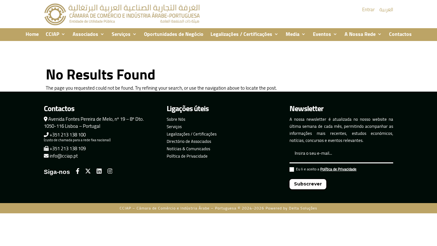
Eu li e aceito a (326, 170)
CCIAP (52, 34)
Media (292, 34)
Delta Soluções (303, 208)
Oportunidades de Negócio (173, 34)
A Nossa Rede (360, 34)
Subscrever (308, 184)
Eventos (322, 34)
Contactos (400, 34)
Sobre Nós (176, 119)
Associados (85, 34)
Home (32, 34)
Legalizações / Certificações (241, 34)
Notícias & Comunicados (188, 148)
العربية (386, 9)
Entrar (368, 9)
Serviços (121, 34)
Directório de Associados (189, 141)
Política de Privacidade (187, 156)
